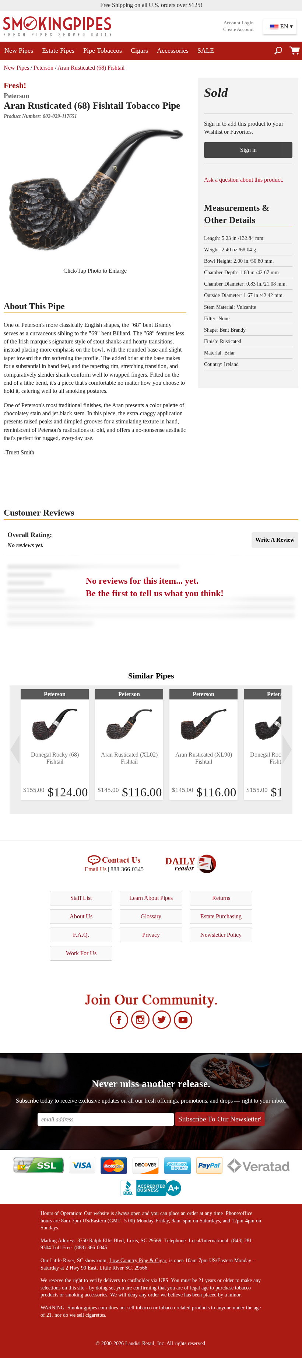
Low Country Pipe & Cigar (137, 1260)
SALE (205, 50)
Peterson (43, 67)
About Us (81, 916)
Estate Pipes (58, 50)
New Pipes (18, 50)
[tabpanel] (55, 744)
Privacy (151, 935)
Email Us (95, 869)
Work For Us (81, 953)
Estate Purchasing (221, 916)
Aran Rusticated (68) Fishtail (90, 67)
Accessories (173, 50)
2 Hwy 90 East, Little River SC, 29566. (107, 1268)
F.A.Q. (81, 935)
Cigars (139, 50)
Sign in (248, 150)
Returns (221, 898)
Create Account (238, 29)
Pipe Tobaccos (102, 50)
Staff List (81, 898)
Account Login (239, 22)
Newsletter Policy (221, 935)
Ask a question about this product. (243, 180)
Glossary (151, 916)
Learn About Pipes (151, 898)
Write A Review (275, 540)
